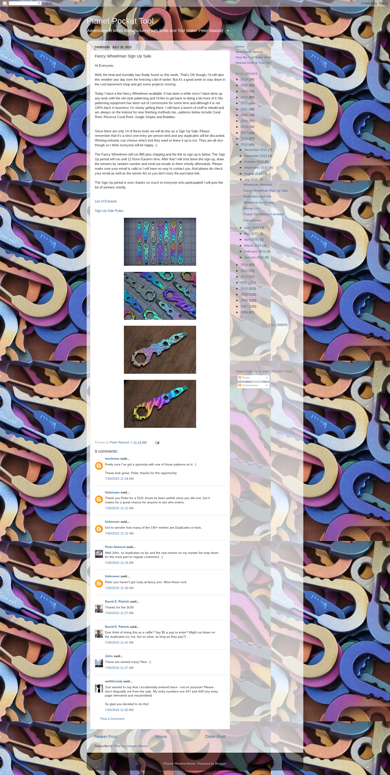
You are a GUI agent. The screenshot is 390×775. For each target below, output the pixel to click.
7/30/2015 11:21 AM (119, 508)
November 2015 (256, 156)
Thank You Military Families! (263, 214)
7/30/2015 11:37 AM (119, 613)
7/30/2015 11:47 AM (119, 668)
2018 (245, 126)
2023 (245, 97)
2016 (245, 138)
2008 (245, 300)
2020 (245, 115)
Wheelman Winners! (257, 184)
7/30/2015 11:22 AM (119, 533)
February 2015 (255, 251)
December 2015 (256, 149)
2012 (245, 276)
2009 (245, 294)
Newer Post (106, 736)
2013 (245, 271)
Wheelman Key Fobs (258, 202)
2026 (245, 79)
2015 (245, 144)
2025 (245, 85)
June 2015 (252, 227)
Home (161, 736)
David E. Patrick (117, 601)
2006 (245, 312)
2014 (245, 264)
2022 (245, 103)
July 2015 (251, 179)
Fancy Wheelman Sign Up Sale (265, 190)
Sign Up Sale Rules (109, 211)
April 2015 (252, 239)
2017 (245, 133)
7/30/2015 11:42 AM (119, 642)
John (109, 656)
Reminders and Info (257, 196)
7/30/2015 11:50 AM (119, 710)
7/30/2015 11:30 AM (119, 588)
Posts (245, 377)
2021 (245, 109)
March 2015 (253, 245)
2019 (245, 121)
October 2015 (254, 161)
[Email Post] (157, 442)
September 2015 (256, 167)
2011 (244, 282)
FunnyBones (252, 220)
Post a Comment (112, 718)
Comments (249, 385)
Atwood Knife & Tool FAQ (254, 62)
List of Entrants (106, 201)
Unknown (112, 492)
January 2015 (254, 257)
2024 (245, 91)
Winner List (251, 208)
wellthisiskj (113, 681)
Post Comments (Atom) (131, 746)
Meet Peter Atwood (249, 52)
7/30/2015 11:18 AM (119, 478)
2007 (245, 306)
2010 (245, 288)
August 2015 (253, 173)
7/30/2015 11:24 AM (119, 562)
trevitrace (112, 458)
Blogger (220, 763)
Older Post (215, 736)
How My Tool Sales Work (253, 57)
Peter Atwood (115, 547)
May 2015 (251, 233)
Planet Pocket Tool (120, 20)
